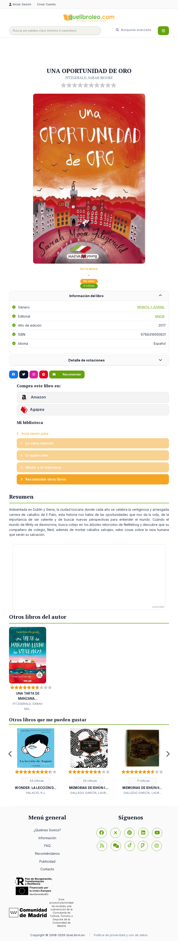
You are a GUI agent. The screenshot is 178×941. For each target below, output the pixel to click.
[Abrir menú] (163, 30)
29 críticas (89, 780)
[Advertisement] (93, 52)
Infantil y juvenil (151, 307)
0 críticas (89, 285)
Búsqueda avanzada (135, 30)
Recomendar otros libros (45, 479)
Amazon (38, 397)
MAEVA (160, 316)
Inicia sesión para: (35, 433)
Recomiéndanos (47, 853)
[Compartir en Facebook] (13, 374)
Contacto (47, 869)
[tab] (89, 296)
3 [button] (75, 799)
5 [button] (89, 799)
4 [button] (82, 799)
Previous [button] (10, 754)
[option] (35, 761)
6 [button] (96, 799)
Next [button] (167, 754)
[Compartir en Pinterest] (43, 374)
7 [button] (103, 799)
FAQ (47, 846)
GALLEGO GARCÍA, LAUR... (89, 793)
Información (47, 838)
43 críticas (36, 780)
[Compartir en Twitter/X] (23, 374)
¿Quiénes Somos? (47, 830)
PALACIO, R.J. (35, 793)
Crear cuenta (46, 4)
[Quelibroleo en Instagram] (33, 374)
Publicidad (47, 861)
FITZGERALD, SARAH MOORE (89, 77)
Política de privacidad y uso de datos (121, 935)
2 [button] (68, 799)
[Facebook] (101, 833)
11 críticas (143, 780)
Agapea (37, 409)
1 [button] (61, 799)
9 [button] (116, 799)
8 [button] (110, 799)
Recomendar (71, 374)
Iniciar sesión (22, 4)
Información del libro (86, 296)
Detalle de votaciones (86, 360)
